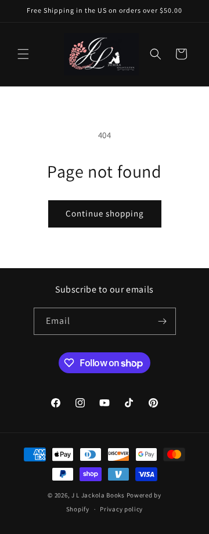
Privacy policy (121, 509)
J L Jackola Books (98, 495)
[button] (23, 54)
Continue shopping (105, 213)
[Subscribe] (162, 321)
